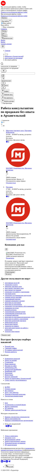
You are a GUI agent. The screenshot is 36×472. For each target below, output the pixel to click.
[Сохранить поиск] (3, 76)
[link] (4, 35)
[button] (3, 40)
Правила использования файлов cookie (14, 16)
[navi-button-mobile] (3, 46)
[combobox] (10, 66)
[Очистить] (3, 70)
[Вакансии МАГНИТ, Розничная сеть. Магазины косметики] (20, 155)
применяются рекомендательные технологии (17, 449)
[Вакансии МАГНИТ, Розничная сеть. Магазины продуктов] (20, 210)
